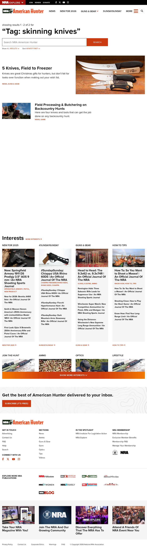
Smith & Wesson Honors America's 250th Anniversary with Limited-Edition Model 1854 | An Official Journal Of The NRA (17, 315)
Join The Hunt (10, 355)
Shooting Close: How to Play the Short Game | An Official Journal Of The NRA (128, 304)
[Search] (142, 11)
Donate (46, 2)
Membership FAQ (120, 441)
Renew (38, 2)
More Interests (33, 239)
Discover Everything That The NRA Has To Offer (90, 530)
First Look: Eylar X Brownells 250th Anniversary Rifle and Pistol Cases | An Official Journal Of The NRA (17, 332)
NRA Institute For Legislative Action (91, 433)
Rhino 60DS (46, 285)
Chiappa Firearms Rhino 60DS (54, 282)
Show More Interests (89, 375)
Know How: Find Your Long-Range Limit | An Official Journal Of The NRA (127, 316)
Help (4, 445)
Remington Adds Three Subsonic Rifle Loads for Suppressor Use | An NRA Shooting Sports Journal (89, 293)
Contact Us (7, 437)
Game (43, 119)
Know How (119, 283)
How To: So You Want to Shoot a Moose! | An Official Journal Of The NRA (129, 275)
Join (31, 2)
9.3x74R (87, 283)
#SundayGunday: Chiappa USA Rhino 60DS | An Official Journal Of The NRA (54, 275)
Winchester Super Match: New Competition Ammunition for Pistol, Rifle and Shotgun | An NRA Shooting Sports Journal (92, 309)
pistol (26, 289)
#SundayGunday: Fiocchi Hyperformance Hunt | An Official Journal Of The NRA (54, 305)
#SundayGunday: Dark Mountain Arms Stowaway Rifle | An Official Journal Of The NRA (54, 320)
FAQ (4, 441)
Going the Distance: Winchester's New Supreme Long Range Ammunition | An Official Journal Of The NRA (91, 324)
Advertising (7, 433)
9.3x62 (80, 283)
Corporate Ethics (37, 544)
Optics (80, 355)
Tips (134, 283)
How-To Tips (119, 245)
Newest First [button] (32, 48)
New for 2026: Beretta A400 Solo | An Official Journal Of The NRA (17, 299)
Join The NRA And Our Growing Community (54, 528)
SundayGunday (112, 11)
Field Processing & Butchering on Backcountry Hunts (61, 106)
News (52, 11)
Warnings (52, 544)
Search (97, 42)
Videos (42, 457)
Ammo (94, 283)
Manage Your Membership (124, 445)
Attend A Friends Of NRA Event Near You (125, 528)
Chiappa (55, 285)
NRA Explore (81, 437)
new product (10, 291)
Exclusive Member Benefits (124, 437)
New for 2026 (68, 11)
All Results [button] (12, 48)
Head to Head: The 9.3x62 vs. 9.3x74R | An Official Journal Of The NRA (92, 275)
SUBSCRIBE (16, 403)
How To (128, 283)
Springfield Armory (13, 289)
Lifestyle (117, 355)
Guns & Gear (88, 11)
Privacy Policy (7, 544)
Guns (41, 445)
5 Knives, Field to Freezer (27, 68)
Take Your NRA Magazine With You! (15, 528)
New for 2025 (8, 345)
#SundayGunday (49, 245)
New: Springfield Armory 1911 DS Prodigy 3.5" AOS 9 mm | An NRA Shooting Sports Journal (16, 278)
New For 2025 (10, 245)
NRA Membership (120, 433)
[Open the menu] (136, 11)
